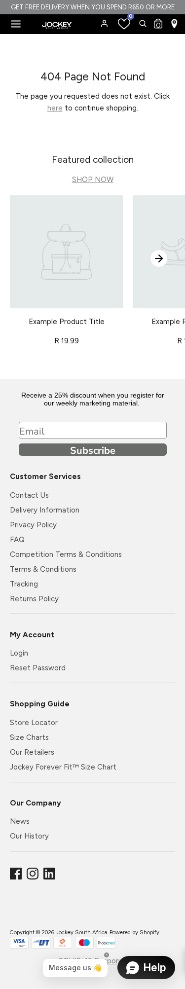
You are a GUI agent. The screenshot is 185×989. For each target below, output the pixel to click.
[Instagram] (33, 873)
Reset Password (38, 667)
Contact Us (29, 495)
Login (19, 653)
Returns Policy (34, 598)
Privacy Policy (33, 524)
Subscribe (92, 450)
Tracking (24, 584)
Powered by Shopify (134, 932)
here (55, 108)
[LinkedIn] (50, 873)
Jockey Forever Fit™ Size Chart (63, 767)
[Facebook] (17, 873)
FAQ (17, 539)
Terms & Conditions (43, 569)
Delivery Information (44, 510)
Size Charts (29, 737)
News (20, 821)
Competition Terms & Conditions (66, 554)
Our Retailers (32, 752)
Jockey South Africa (81, 932)
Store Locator (34, 722)
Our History (29, 836)
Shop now (92, 179)
